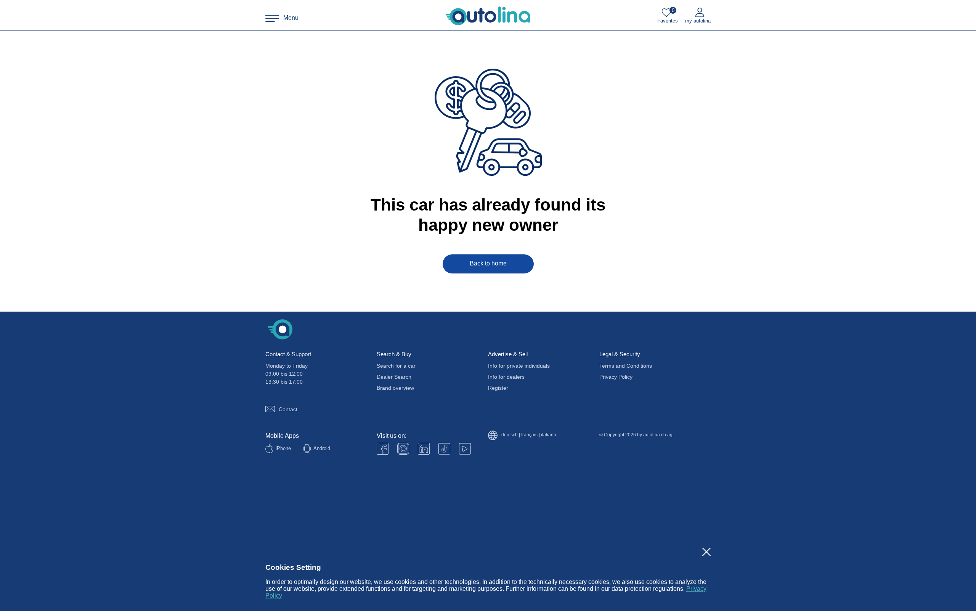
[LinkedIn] (424, 449)
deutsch (509, 435)
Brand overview (395, 388)
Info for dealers (506, 377)
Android (321, 448)
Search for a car (396, 366)
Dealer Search (394, 377)
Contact (288, 409)
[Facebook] (382, 449)
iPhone (283, 448)
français (529, 435)
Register (498, 388)
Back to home (488, 263)
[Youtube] (403, 449)
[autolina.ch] (488, 16)
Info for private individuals (519, 366)
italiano (548, 435)
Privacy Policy (615, 377)
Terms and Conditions (625, 366)
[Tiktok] (444, 449)
